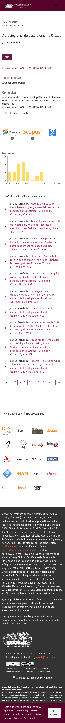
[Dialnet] (37, 459)
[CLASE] (7, 459)
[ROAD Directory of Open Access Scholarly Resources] (52, 473)
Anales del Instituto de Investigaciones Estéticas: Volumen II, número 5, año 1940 (31, 368)
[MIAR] (37, 473)
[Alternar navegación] (56, 6)
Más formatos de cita (17, 113)
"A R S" (35, 308)
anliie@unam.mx (11, 546)
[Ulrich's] (7, 488)
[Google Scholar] (7, 473)
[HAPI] (22, 473)
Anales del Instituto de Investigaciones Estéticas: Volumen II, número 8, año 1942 (30, 312)
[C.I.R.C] (37, 488)
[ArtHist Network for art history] (22, 459)
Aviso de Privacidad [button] (24, 718)
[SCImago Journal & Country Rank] (32, 677)
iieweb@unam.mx (45, 657)
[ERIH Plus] (52, 459)
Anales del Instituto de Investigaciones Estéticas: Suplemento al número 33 (32, 298)
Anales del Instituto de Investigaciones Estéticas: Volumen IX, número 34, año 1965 (34, 211)
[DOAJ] (7, 430)
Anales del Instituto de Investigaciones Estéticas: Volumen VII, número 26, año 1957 (31, 351)
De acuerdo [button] (54, 713)
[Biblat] (22, 488)
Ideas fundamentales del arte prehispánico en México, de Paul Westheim (34, 343)
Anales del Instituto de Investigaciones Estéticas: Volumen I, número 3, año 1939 (33, 263)
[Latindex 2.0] (52, 444)
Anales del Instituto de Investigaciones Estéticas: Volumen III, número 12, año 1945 (30, 281)
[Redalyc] (22, 444)
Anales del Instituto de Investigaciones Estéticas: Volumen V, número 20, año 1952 (34, 228)
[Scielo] (7, 444)
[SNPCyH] (22, 430)
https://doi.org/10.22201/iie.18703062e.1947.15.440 (26, 68)
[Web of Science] (37, 430)
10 (48, 382)
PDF (7, 57)
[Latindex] (37, 444)
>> (59, 382)
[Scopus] (52, 430)
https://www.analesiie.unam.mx (19, 550)
